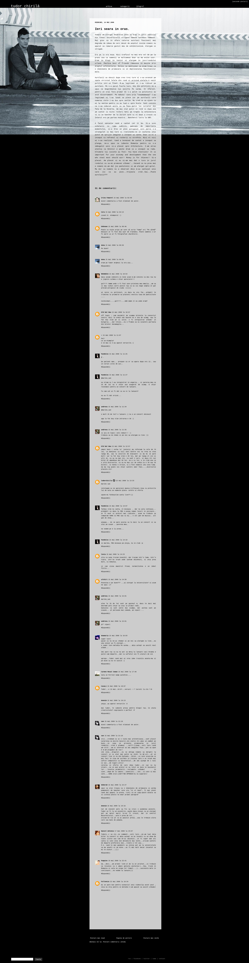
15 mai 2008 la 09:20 (115, 245)
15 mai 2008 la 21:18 (114, 721)
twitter (146, 958)
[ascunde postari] (240, 1)
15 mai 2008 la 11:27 (118, 375)
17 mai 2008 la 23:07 (124, 831)
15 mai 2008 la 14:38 (117, 580)
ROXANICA (104, 274)
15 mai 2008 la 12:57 (121, 446)
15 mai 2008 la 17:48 (127, 672)
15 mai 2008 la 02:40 (123, 198)
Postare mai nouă (97, 938)
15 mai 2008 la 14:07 (118, 506)
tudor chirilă (25, 6)
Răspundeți (105, 204)
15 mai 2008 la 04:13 (115, 212)
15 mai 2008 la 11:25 (118, 354)
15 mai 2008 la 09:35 (115, 259)
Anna (103, 245)
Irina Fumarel (107, 198)
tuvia (103, 554)
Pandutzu (104, 354)
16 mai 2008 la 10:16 (116, 806)
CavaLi (104, 686)
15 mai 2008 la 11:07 (112, 335)
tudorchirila (106, 481)
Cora (103, 212)
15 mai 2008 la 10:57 (121, 312)
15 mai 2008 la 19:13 (116, 700)
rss (129, 958)
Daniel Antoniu (107, 831)
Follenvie (105, 882)
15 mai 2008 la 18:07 (116, 686)
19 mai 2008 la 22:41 (117, 861)
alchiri (104, 580)
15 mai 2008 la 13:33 (125, 481)
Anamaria (104, 636)
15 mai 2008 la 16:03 (118, 636)
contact (162, 958)
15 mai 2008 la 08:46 (117, 226)
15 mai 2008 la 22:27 (117, 785)
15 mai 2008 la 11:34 (117, 407)
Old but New (106, 312)
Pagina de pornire (124, 938)
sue (102, 721)
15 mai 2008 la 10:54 (118, 274)
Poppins (104, 861)
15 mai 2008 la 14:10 (118, 540)
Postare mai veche (151, 938)
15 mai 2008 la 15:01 (117, 596)
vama (154, 958)
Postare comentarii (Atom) (114, 942)
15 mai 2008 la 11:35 (117, 430)
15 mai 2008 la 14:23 (115, 554)
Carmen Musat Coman (109, 672)
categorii (125, 6)
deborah (104, 785)
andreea (104, 407)
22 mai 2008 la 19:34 (119, 882)
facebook (137, 958)
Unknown (104, 226)
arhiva (109, 6)
